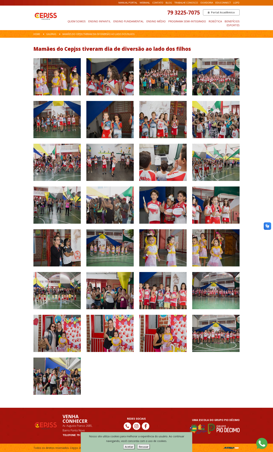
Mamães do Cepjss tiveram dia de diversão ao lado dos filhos (98, 34)
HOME (36, 34)
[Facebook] (145, 426)
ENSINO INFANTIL (99, 21)
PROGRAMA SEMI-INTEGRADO (187, 21)
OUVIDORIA (206, 2)
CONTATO (157, 2)
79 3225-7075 (183, 12)
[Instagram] (136, 426)
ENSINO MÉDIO (156, 21)
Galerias (51, 34)
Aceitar (129, 446)
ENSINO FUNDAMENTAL (128, 21)
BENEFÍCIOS (232, 21)
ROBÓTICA (215, 21)
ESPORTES (233, 25)
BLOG (169, 2)
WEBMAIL (145, 2)
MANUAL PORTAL (127, 2)
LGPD (236, 2)
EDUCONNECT (223, 2)
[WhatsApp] (261, 443)
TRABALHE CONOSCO (186, 2)
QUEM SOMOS (77, 21)
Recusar (143, 446)
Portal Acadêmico (222, 12)
